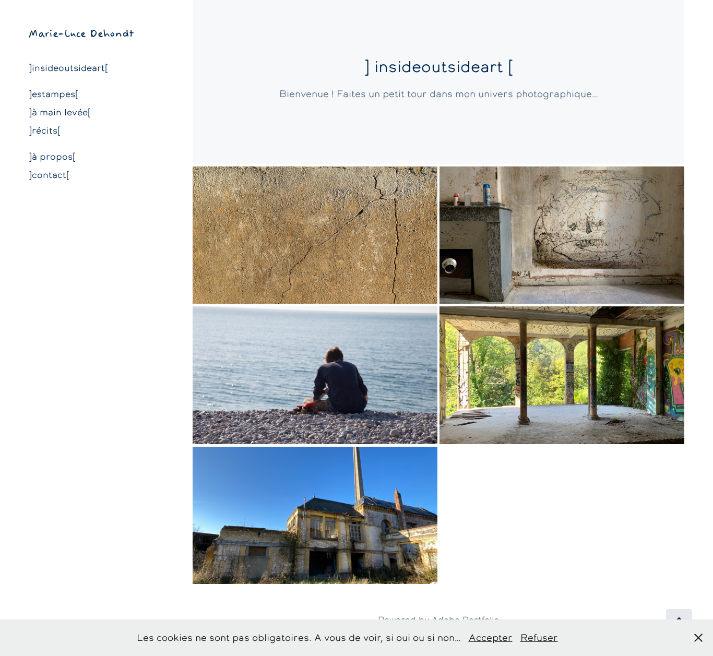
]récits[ (45, 130)
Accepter (491, 637)
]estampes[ (53, 94)
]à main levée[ (60, 112)
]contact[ (49, 175)
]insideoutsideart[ (68, 68)
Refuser (539, 637)
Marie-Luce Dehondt (81, 34)
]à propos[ (52, 156)
